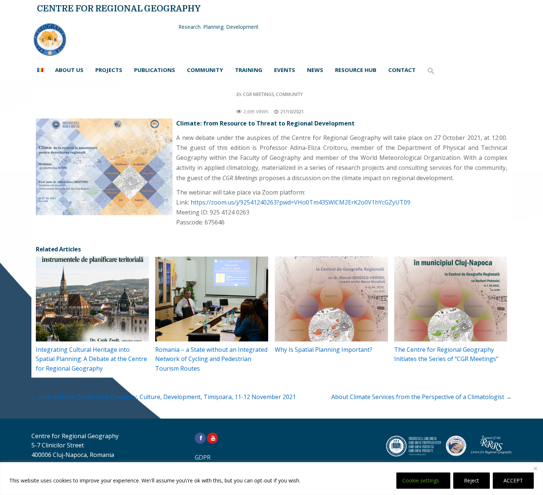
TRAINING (248, 69)
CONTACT (402, 69)
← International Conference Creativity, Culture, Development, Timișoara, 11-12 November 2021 (163, 397)
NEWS (315, 69)
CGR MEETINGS (258, 94)
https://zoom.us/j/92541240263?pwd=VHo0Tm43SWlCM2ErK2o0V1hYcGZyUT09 (300, 202)
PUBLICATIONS (154, 69)
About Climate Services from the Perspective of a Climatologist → (421, 397)
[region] (271, 478)
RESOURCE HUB (355, 69)
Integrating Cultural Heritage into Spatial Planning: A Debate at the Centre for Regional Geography (91, 359)
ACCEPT (513, 480)
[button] (431, 71)
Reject (471, 480)
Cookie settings (420, 480)
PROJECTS (108, 69)
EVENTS (284, 69)
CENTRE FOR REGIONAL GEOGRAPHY (119, 9)
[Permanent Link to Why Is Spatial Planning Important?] (331, 299)
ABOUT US (69, 69)
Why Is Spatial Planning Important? (323, 350)
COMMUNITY (205, 69)
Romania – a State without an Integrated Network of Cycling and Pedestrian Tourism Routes (211, 359)
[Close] (535, 468)
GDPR (203, 457)
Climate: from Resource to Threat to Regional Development (271, 103)
